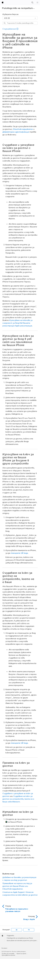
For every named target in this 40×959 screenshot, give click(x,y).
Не (29, 930)
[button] (32, 2)
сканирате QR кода (19, 553)
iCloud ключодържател (23, 129)
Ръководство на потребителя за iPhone (20, 938)
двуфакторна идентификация (15, 132)
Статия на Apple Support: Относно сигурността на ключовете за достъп (19, 893)
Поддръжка (10, 935)
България (4, 948)
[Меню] (37, 2)
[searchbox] (19, 23)
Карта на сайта (21, 953)
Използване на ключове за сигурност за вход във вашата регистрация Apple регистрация (17, 323)
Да (16, 930)
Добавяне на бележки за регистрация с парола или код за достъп (19, 878)
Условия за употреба (8, 953)
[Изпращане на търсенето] (5, 23)
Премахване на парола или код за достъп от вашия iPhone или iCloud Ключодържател (17, 886)
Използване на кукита (8, 955)
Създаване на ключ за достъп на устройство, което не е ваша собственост (18, 799)
